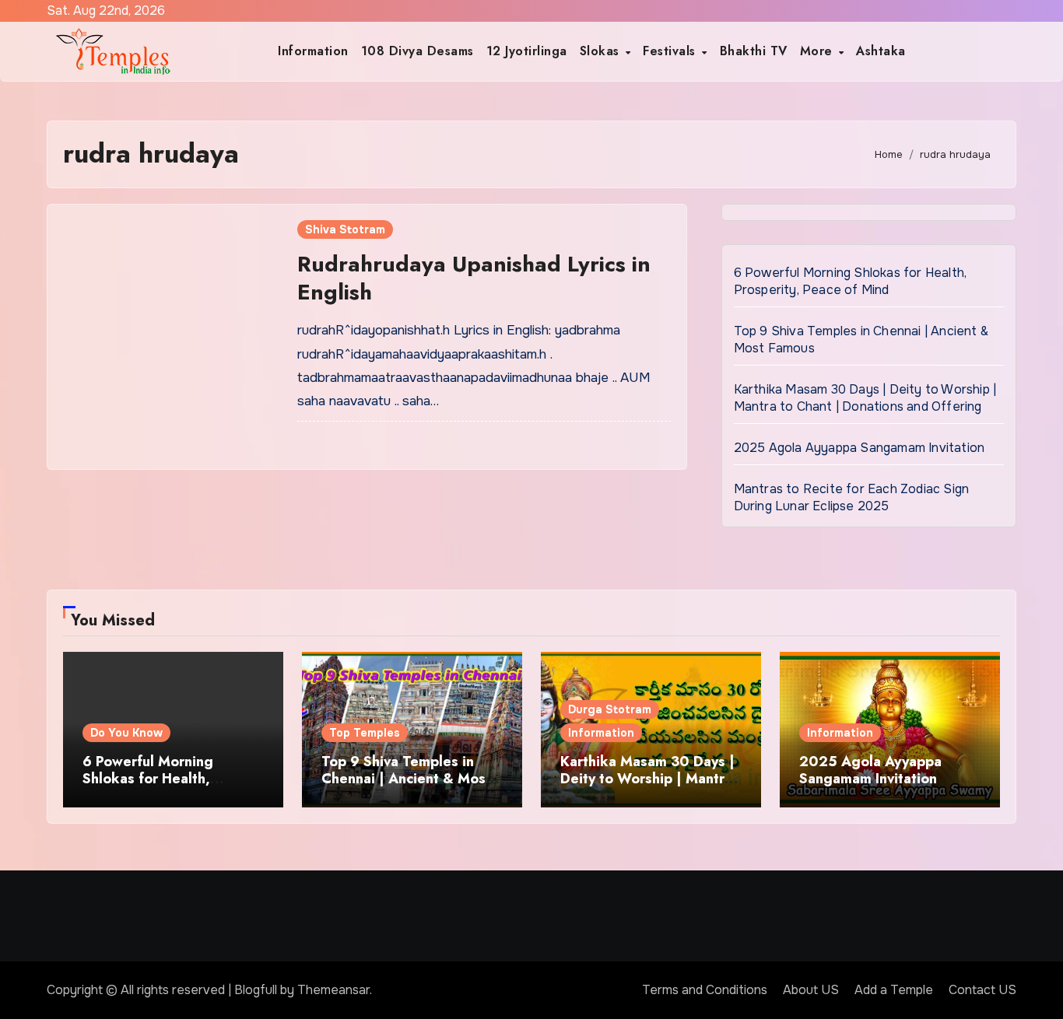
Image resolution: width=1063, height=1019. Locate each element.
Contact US (982, 990)
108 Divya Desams (417, 51)
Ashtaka (881, 51)
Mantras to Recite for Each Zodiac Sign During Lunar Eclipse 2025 (852, 497)
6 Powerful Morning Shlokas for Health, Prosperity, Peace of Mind (850, 281)
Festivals (671, 51)
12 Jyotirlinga (526, 51)
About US (811, 990)
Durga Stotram (609, 709)
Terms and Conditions (704, 990)
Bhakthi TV (754, 51)
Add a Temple (893, 990)
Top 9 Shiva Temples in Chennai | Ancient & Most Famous (406, 778)
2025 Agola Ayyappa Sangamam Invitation (859, 447)
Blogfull (255, 990)
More (818, 51)
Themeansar (333, 990)
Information (313, 51)
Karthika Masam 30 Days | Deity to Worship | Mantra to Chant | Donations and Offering (865, 398)
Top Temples (364, 733)
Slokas (602, 51)
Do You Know (126, 733)
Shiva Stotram (345, 229)
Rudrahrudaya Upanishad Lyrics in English (474, 278)
